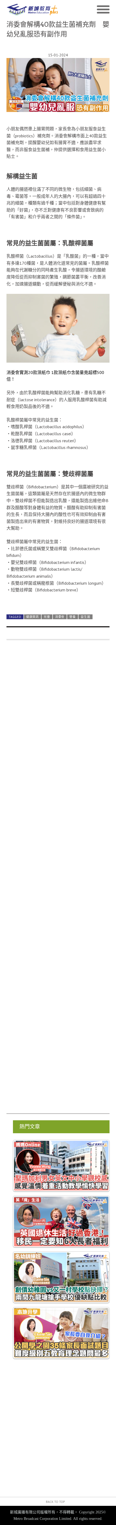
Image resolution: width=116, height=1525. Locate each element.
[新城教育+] (32, 10)
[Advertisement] (58, 879)
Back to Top (55, 1502)
